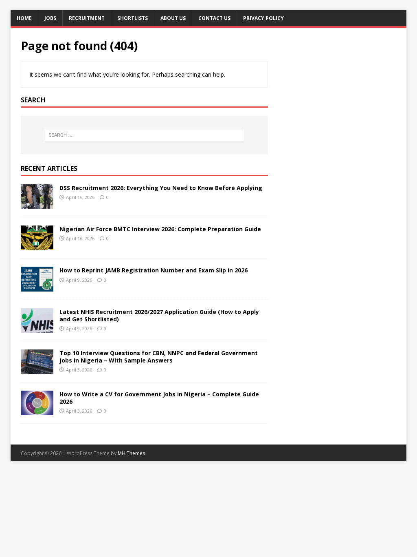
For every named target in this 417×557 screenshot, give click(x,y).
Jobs (50, 18)
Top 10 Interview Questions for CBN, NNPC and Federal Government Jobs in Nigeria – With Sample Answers (158, 356)
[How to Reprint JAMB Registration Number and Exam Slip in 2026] (37, 286)
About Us (173, 18)
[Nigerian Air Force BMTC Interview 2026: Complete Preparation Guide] (37, 245)
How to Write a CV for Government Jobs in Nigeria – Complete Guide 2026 (159, 397)
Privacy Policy (263, 18)
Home (24, 18)
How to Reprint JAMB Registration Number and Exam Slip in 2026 (153, 270)
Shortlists (132, 18)
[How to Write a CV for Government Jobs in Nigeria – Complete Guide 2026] (37, 410)
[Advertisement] (336, 89)
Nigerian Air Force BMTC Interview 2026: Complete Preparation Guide (160, 229)
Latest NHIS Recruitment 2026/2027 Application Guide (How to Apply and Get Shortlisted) (159, 315)
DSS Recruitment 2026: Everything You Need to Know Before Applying (160, 188)
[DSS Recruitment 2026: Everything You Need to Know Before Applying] (37, 204)
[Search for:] (144, 135)
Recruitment (87, 18)
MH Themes (131, 453)
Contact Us (214, 18)
